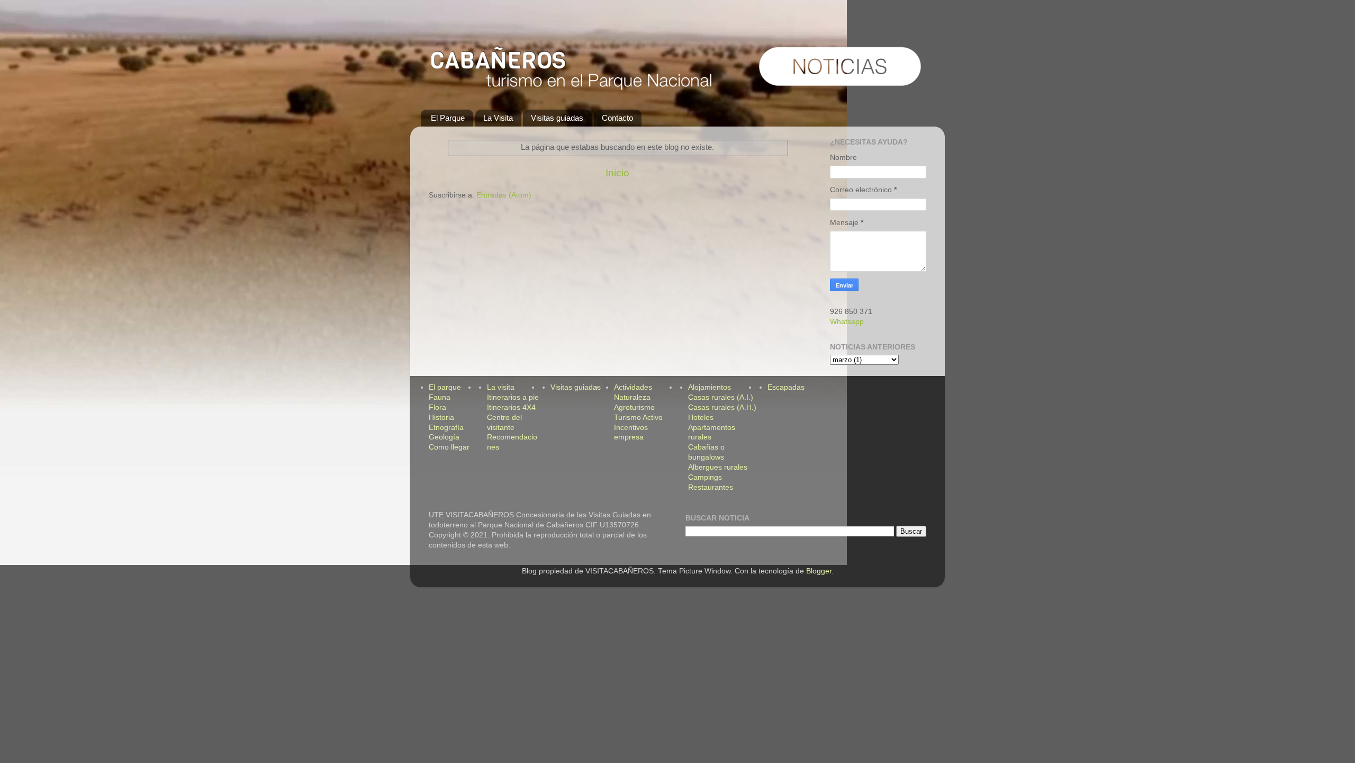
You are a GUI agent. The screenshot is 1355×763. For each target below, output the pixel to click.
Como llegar (449, 447)
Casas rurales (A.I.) (720, 397)
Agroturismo (634, 407)
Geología (444, 437)
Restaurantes (710, 487)
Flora (437, 407)
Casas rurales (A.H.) (722, 407)
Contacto (617, 117)
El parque (445, 387)
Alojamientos (709, 387)
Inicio (617, 172)
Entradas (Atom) (503, 195)
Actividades (633, 387)
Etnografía (446, 428)
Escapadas (786, 387)
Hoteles (700, 417)
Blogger (819, 571)
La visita (500, 387)
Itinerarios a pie (513, 397)
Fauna (439, 397)
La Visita (498, 117)
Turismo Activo (638, 417)
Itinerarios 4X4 (511, 407)
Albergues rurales (717, 467)
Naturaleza (632, 397)
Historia (441, 417)
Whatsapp (847, 322)
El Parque (448, 117)
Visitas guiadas (557, 117)
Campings (705, 477)
